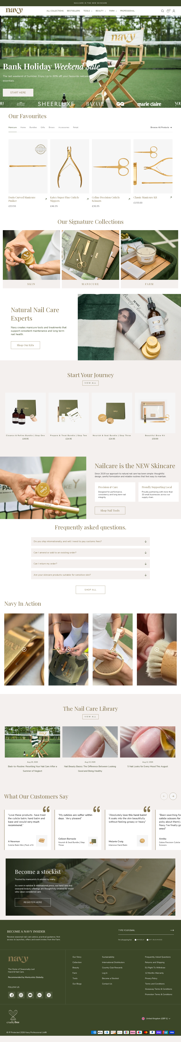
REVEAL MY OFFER (91, 560)
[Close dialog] (62, 475)
